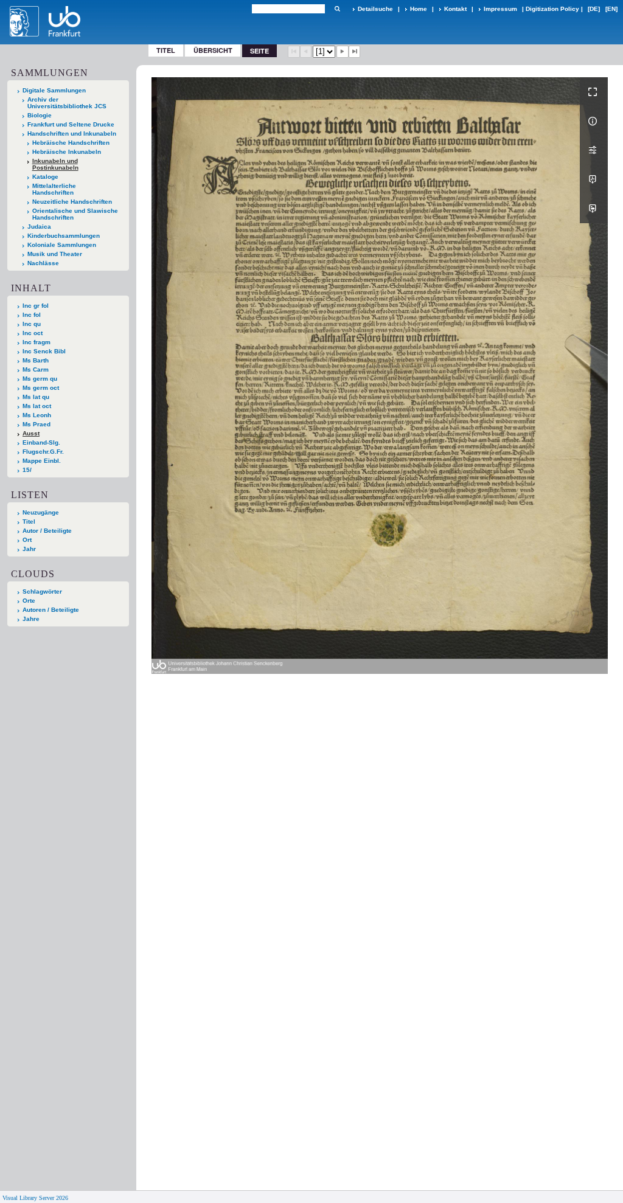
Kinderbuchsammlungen (63, 235)
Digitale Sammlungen (54, 90)
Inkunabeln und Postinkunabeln (55, 164)
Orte (29, 600)
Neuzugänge (41, 512)
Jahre (31, 618)
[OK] (337, 9)
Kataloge (45, 176)
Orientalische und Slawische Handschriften (75, 214)
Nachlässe (43, 263)
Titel (165, 50)
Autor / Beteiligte (47, 530)
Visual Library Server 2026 (35, 1197)
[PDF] (594, 179)
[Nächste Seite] (342, 52)
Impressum (500, 8)
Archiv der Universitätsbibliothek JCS (66, 102)
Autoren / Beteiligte (51, 609)
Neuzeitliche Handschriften (72, 201)
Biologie (39, 115)
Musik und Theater (54, 254)
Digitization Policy (552, 8)
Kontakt (455, 8)
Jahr (29, 549)
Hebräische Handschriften (71, 142)
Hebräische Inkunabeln (66, 151)
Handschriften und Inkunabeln (71, 133)
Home (418, 8)
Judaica (39, 226)
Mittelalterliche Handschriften (54, 189)
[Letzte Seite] (355, 52)
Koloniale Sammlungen (61, 244)
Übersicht (212, 50)
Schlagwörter (42, 591)
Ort (27, 539)
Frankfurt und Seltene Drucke (70, 124)
